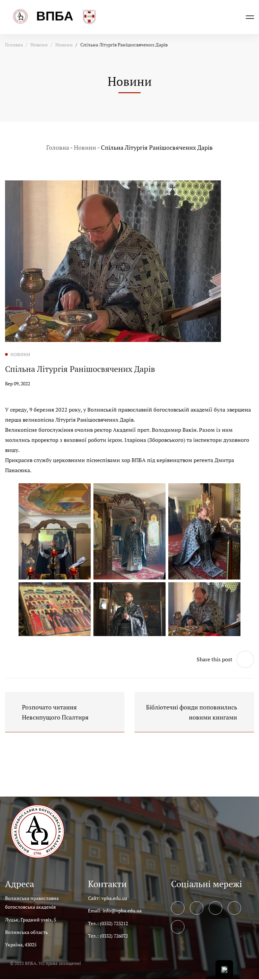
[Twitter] (196, 908)
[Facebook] (177, 908)
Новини (39, 44)
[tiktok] (177, 927)
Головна (14, 44)
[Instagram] (215, 908)
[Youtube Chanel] (234, 908)
